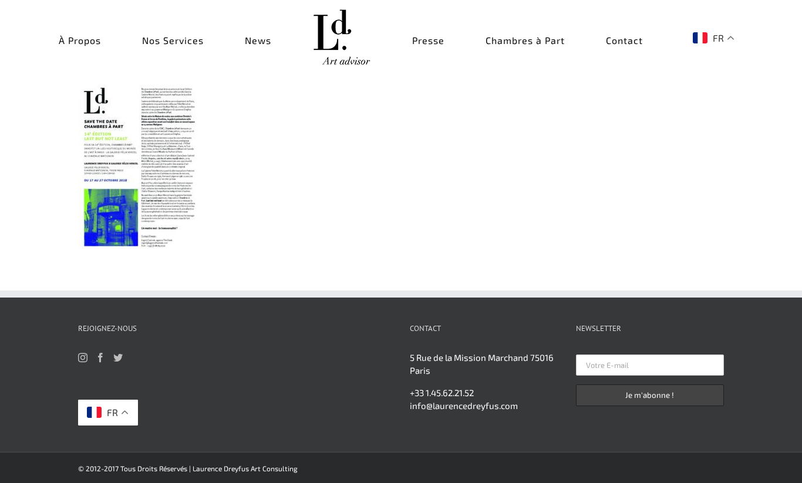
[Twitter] (118, 357)
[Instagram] (82, 357)
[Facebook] (100, 357)
